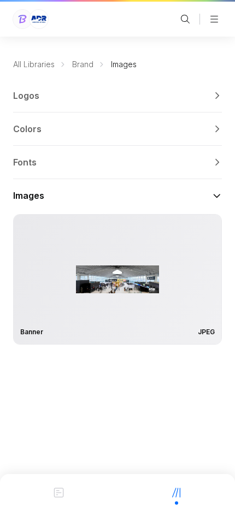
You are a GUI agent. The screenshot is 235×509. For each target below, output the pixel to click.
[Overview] (59, 491)
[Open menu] (214, 19)
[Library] (176, 491)
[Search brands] (185, 19)
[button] (117, 95)
